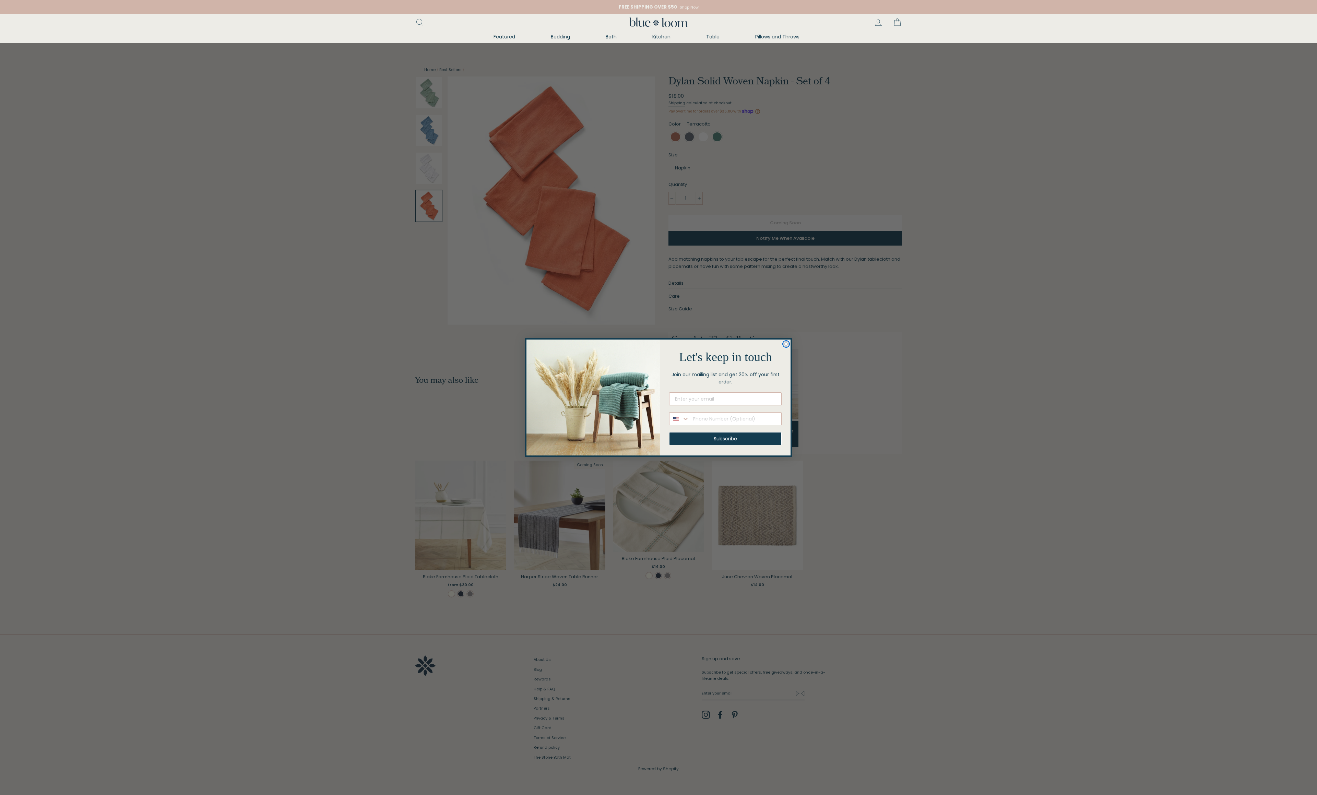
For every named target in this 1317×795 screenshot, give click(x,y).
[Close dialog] (786, 344)
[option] (658, 7)
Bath (611, 36)
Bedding (560, 36)
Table (713, 36)
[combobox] (679, 419)
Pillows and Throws (777, 36)
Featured (504, 36)
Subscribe (725, 438)
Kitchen (661, 36)
